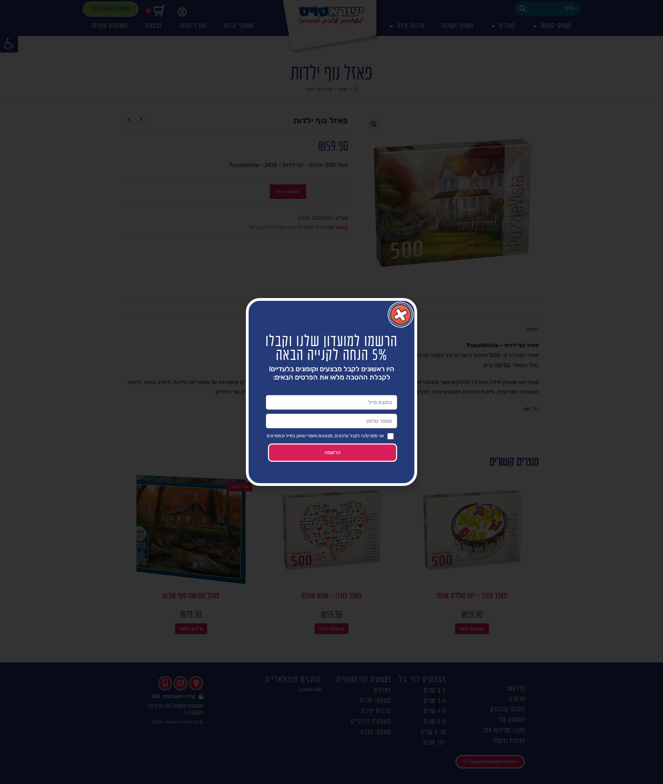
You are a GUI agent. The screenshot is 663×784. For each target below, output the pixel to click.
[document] (331, 392)
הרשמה (332, 452)
